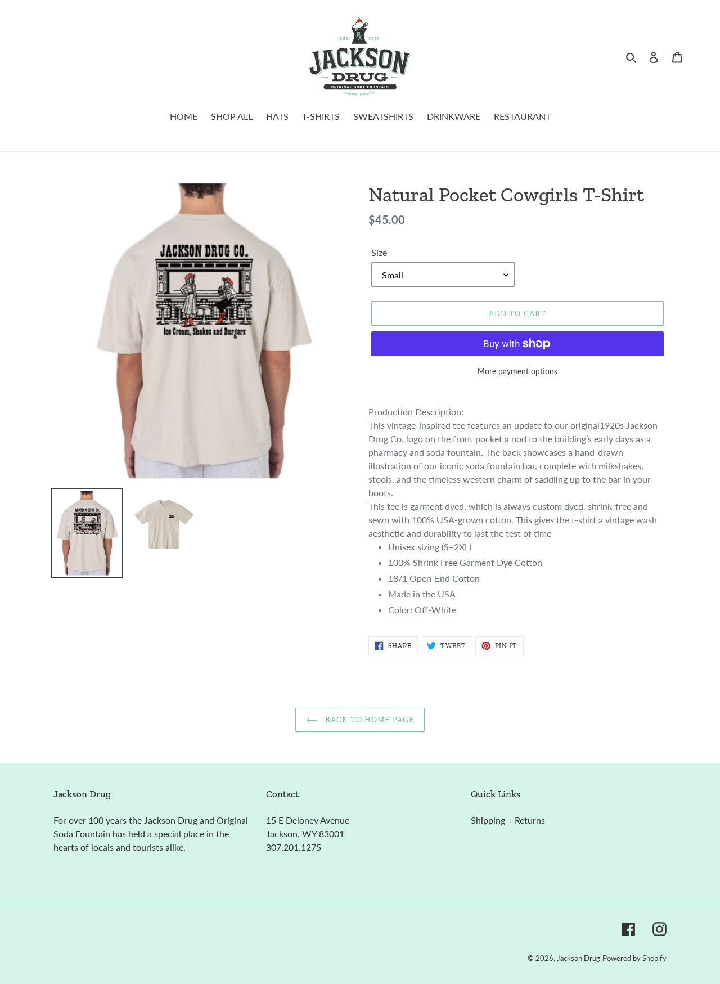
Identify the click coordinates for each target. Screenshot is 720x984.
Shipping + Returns (508, 820)
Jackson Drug (578, 958)
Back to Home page (368, 720)
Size (379, 252)
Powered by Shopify (634, 958)
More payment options (517, 371)
